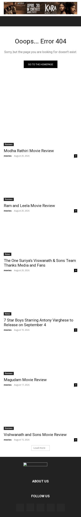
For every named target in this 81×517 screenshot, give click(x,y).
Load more (39, 448)
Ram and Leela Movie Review (29, 205)
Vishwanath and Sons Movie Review (35, 434)
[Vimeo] (50, 507)
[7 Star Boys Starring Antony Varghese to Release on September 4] (40, 297)
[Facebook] (20, 507)
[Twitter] (40, 507)
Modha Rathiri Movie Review (29, 151)
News (7, 254)
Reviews (9, 144)
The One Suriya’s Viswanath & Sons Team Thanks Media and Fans (40, 263)
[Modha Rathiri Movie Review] (40, 127)
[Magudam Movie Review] (40, 356)
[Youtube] (61, 507)
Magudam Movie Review (25, 380)
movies (7, 155)
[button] (6, 21)
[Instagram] (30, 507)
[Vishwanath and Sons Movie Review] (40, 411)
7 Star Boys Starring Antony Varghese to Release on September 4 (38, 322)
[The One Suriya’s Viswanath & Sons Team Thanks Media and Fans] (40, 237)
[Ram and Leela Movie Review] (40, 182)
